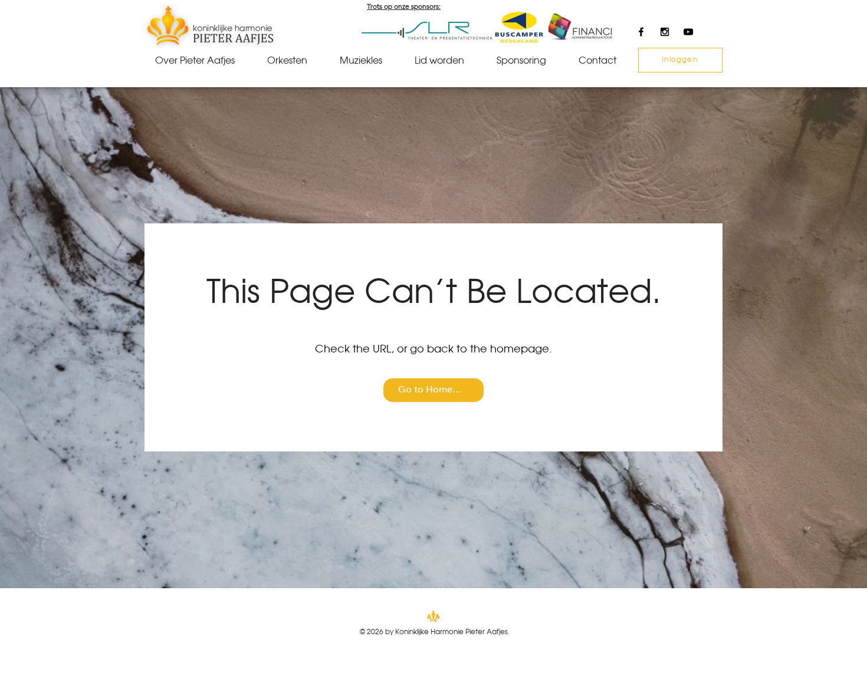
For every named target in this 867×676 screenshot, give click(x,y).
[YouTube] (688, 32)
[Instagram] (665, 32)
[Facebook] (641, 32)
